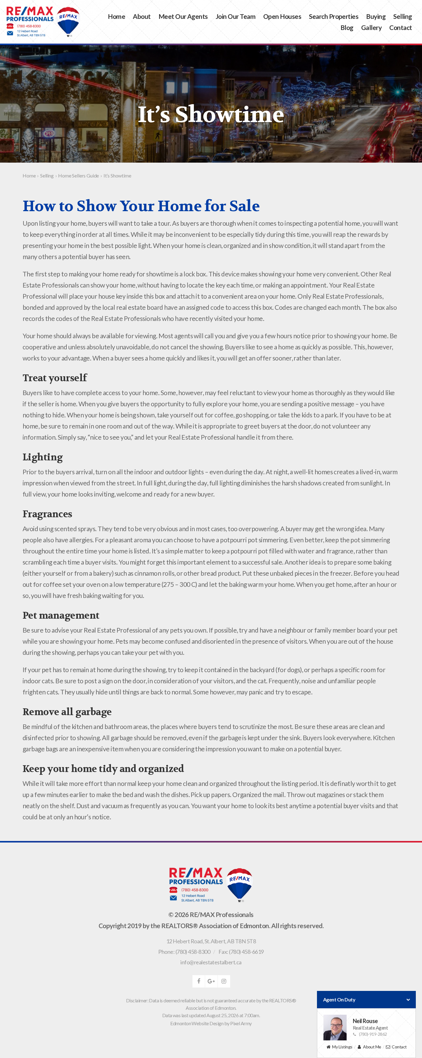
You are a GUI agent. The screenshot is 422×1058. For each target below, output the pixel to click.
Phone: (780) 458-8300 (184, 951)
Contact (400, 27)
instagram (224, 981)
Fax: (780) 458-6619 (241, 951)
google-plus (211, 981)
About (141, 16)
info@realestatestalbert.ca (210, 962)
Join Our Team (235, 16)
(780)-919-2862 (373, 1034)
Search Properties (333, 16)
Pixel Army (241, 1023)
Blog (346, 27)
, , (211, 941)
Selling (402, 16)
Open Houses (282, 16)
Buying (376, 16)
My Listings (342, 1046)
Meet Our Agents (183, 16)
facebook (198, 981)
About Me (372, 1046)
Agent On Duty (339, 999)
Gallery (371, 27)
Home (116, 16)
